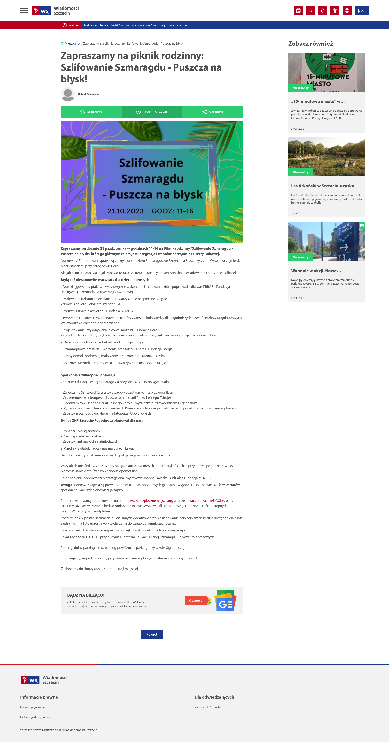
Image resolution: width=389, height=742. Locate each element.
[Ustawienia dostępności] (334, 10)
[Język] (347, 10)
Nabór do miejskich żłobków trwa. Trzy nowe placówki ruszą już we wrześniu (135, 25)
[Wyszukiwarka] (310, 10)
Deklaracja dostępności (35, 717)
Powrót (151, 634)
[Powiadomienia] (322, 10)
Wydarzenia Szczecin (207, 707)
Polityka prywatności (33, 707)
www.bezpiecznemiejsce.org (151, 500)
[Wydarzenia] (298, 10)
